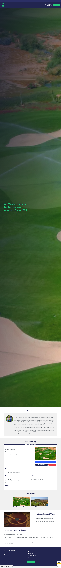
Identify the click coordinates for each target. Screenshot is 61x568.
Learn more (30, 561)
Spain (8, 448)
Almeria (10, 448)
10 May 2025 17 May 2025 (30, 444)
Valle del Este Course (21, 451)
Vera (22, 542)
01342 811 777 (49, 5)
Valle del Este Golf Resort (11, 449)
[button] (17, 519)
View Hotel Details (41, 464)
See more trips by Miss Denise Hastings (45, 461)
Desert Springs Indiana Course (12, 451)
